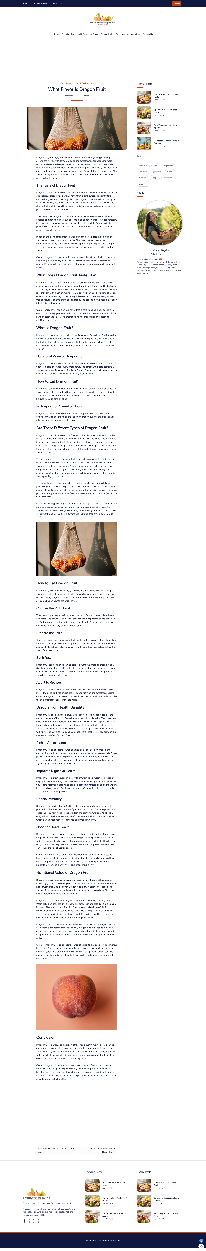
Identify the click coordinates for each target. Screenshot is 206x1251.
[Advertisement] (103, 58)
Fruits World (76, 83)
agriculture (143, 166)
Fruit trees (143, 172)
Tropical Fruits (87, 83)
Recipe (154, 178)
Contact (177, 4)
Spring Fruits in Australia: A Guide (166, 111)
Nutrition (142, 178)
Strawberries (168, 178)
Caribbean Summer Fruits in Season (166, 141)
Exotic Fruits (66, 83)
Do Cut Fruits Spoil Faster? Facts (166, 95)
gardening (157, 172)
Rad (87, 96)
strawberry (143, 184)
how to (170, 172)
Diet (155, 166)
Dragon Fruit (168, 166)
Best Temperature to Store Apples (165, 126)
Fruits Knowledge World (99, 1240)
